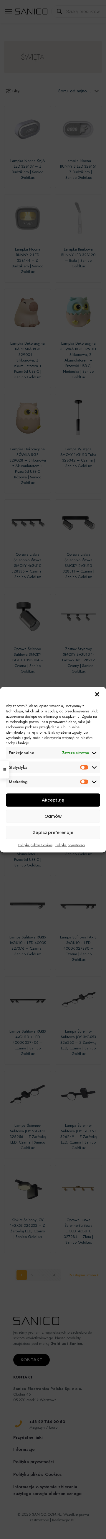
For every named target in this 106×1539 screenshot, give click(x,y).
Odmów (53, 816)
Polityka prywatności (70, 845)
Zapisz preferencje (53, 832)
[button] (97, 694)
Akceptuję (53, 800)
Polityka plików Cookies (35, 845)
